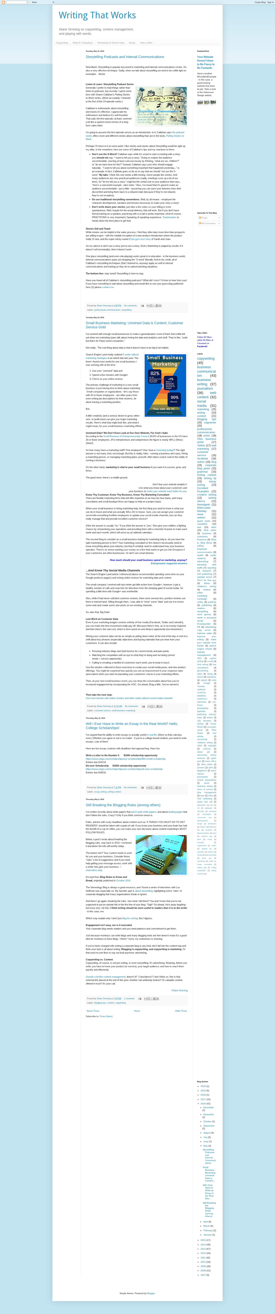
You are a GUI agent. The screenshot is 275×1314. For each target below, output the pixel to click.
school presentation (206, 780)
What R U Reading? (83, 42)
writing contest (114, 792)
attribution (208, 808)
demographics (202, 821)
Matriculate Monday (203, 509)
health (200, 555)
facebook (202, 458)
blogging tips (100, 1003)
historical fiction (203, 833)
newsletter (202, 524)
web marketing (206, 447)
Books (132, 42)
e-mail (210, 661)
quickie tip (207, 849)
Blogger (151, 1293)
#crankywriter (204, 624)
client (199, 746)
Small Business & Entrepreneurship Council (126, 436)
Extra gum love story (140, 239)
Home (137, 1011)
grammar (202, 471)
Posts (204, 217)
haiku (199, 674)
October (207, 1121)
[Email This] (148, 305)
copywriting (120, 1003)
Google (207, 683)
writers (201, 517)
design (199, 824)
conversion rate (204, 817)
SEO (199, 658)
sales (213, 527)
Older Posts (181, 1011)
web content (206, 395)
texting (200, 724)
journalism (205, 388)
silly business (204, 721)
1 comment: (130, 998)
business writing (204, 382)
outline (213, 845)
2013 (203, 1249)
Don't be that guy (206, 580)
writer (206, 435)
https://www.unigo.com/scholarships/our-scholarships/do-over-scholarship (124, 769)
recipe (199, 855)
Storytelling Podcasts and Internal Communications (125, 57)
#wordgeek (203, 504)
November (208, 1114)
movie (209, 839)
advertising (202, 561)
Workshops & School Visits (111, 42)
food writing (202, 664)
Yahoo (207, 583)
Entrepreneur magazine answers (169, 563)
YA (198, 808)
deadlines (201, 696)
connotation (206, 814)
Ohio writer (210, 530)
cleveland (212, 811)
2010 (203, 1262)
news (200, 514)
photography (202, 708)
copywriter (210, 422)
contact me (108, 287)
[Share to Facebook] (157, 305)
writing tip (210, 478)
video (210, 796)
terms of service (205, 789)
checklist (200, 811)
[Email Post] (142, 306)
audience (201, 689)
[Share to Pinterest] (160, 305)
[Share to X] (154, 305)
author (201, 461)
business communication (206, 371)
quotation (200, 852)
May (205, 1146)
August (207, 1132)
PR (198, 627)
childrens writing (205, 743)
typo (202, 796)
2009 (203, 1266)
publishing (207, 605)
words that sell (204, 802)
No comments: (131, 306)
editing (200, 545)
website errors (204, 577)
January (207, 1234)
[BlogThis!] (151, 305)
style (214, 680)
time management (206, 792)
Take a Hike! (146, 42)
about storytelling (144, 890)
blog (213, 461)
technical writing (205, 786)
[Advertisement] (206, 159)
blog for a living (130, 918)
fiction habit (204, 827)
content (110, 1003)
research (206, 570)
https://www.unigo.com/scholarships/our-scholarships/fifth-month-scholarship (126, 758)
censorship (202, 739)
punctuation (202, 777)
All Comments (208, 223)
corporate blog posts (206, 467)
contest (206, 589)
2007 (203, 1275)
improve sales (204, 633)
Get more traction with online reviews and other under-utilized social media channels (129, 698)
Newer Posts (93, 1011)
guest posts (203, 521)
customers (202, 536)
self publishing (204, 574)
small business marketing (123, 710)
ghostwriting (202, 671)
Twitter (201, 445)
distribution (212, 824)
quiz (199, 527)
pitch (211, 768)
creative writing (206, 494)
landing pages (175, 811)
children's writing (206, 586)
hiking (210, 674)
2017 (203, 1099)
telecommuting (210, 855)
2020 (203, 1086)
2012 (203, 1253)
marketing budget (165, 450)
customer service (102, 710)
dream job (203, 752)
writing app (201, 867)
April (205, 1221)
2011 (203, 1257)
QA (211, 805)
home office (210, 761)
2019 (203, 1090)
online (200, 602)
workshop (201, 861)
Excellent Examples (203, 490)
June (206, 1141)
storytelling (126, 310)
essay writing (100, 792)
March (206, 1226)
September (209, 1125)
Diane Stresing (180, 990)
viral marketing (204, 799)
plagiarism (202, 771)
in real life (152, 734)
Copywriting (62, 42)
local (214, 833)
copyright (212, 746)
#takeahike (201, 805)
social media (202, 403)
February (208, 1230)
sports (207, 783)
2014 (203, 1244)
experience (202, 699)
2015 (203, 1240)
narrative (200, 842)
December (208, 1107)
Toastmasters (169, 217)
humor (200, 677)
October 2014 (123, 880)
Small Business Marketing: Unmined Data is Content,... (209, 1174)
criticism (207, 749)
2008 (203, 1270)
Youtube (201, 686)
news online (207, 764)
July (205, 1137)
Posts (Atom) (106, 1016)
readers (201, 608)
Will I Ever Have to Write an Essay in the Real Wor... (208, 1192)
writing (201, 412)
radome (210, 852)
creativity (201, 692)
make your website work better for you (166, 491)
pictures (200, 768)
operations (211, 677)
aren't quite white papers (143, 811)
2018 (203, 1095)
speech (204, 680)
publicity (212, 602)
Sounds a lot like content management (105, 976)
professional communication (107, 310)
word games (204, 614)
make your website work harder (206, 642)
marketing (203, 409)
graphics (209, 830)
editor (200, 592)
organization (202, 845)
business (206, 533)
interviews (201, 702)
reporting (211, 567)
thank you (207, 858)
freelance (202, 539)
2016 (203, 1103)
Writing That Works (97, 15)
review (210, 717)
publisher (201, 711)
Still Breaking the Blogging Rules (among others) (123, 805)
